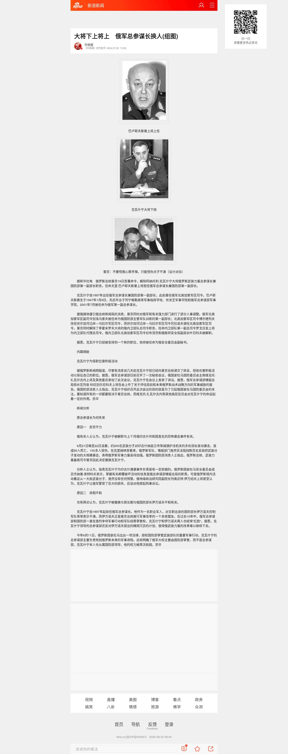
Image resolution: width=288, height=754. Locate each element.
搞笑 (89, 706)
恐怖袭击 (174, 436)
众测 (199, 706)
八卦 (111, 706)
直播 (111, 699)
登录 (169, 724)
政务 (199, 699)
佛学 (177, 706)
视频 (89, 699)
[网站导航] (212, 5)
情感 (133, 706)
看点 (177, 699)
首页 (119, 724)
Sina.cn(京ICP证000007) (131, 737)
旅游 (155, 706)
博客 (155, 699)
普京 (106, 271)
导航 (135, 724)
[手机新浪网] (78, 6)
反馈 (152, 724)
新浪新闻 (96, 5)
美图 (133, 699)
